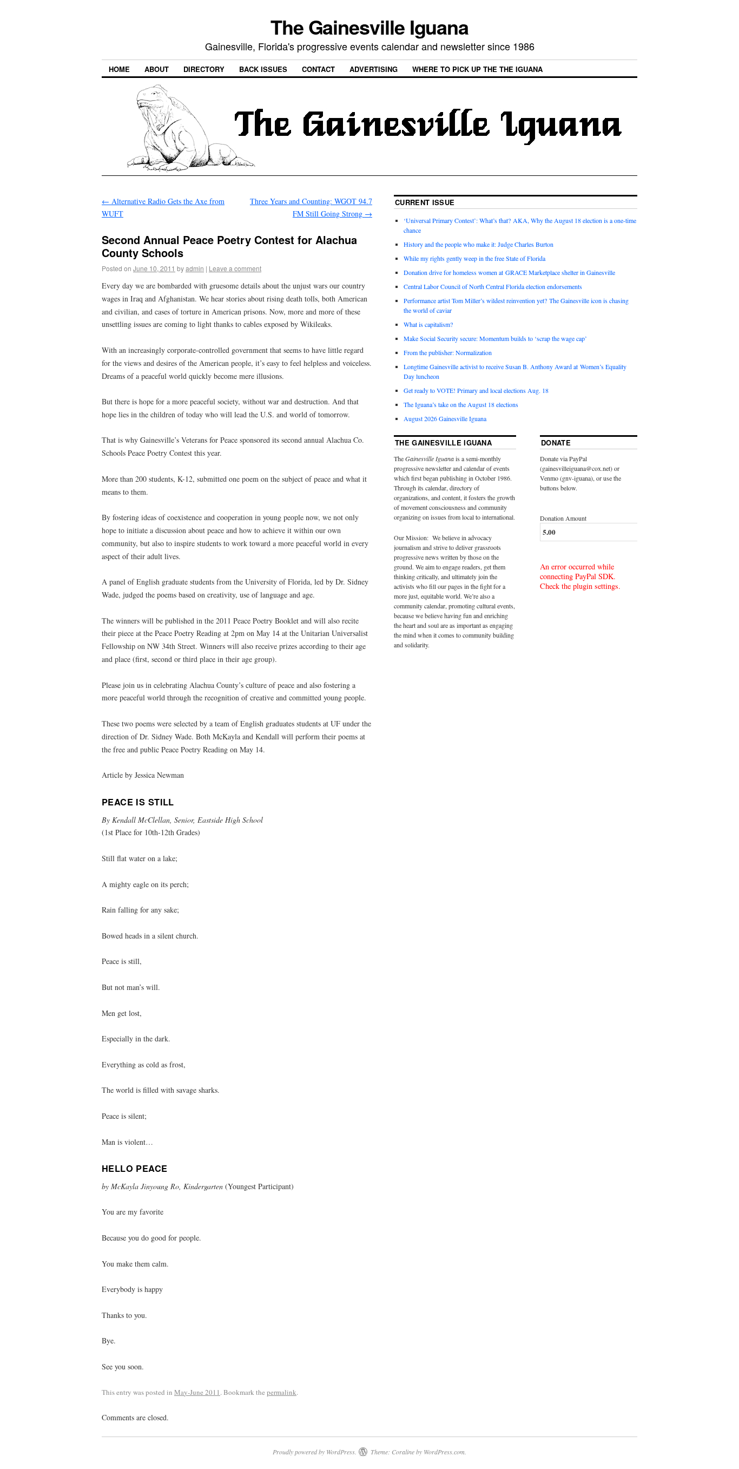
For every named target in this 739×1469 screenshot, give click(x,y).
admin (195, 268)
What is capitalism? (428, 324)
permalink (281, 1392)
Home (119, 69)
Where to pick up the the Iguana (477, 69)
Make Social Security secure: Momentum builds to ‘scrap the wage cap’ (495, 338)
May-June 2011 (197, 1392)
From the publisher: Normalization (448, 352)
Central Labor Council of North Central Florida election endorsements (493, 286)
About (156, 69)
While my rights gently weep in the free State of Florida (476, 258)
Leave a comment (235, 268)
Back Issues (263, 69)
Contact (318, 69)
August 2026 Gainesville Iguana (445, 418)
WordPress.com (444, 1451)
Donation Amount (563, 518)
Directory (204, 69)
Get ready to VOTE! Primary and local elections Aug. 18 (476, 390)
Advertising (373, 69)
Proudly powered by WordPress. (315, 1451)
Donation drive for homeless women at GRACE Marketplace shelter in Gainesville (509, 272)
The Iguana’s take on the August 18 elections (461, 404)
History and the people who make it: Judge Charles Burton (478, 244)
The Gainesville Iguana (369, 26)
